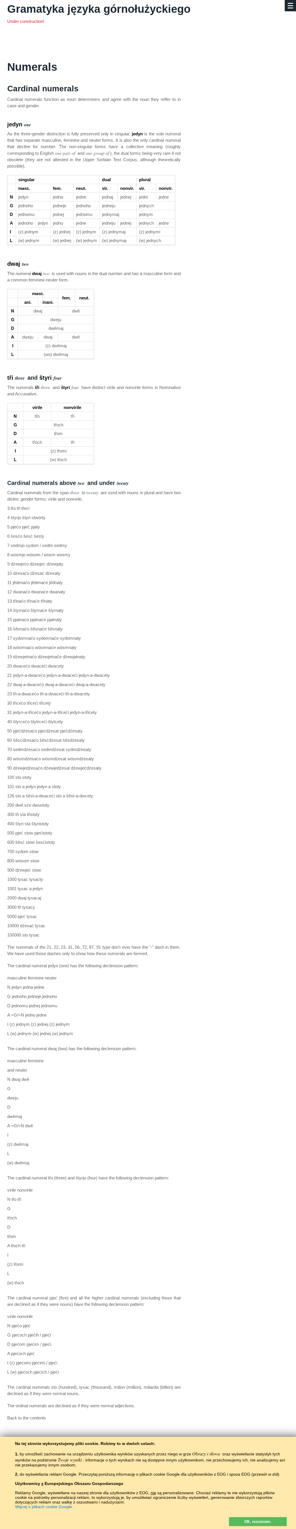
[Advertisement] (137, 45)
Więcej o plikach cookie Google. (44, 1506)
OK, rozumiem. (257, 1521)
